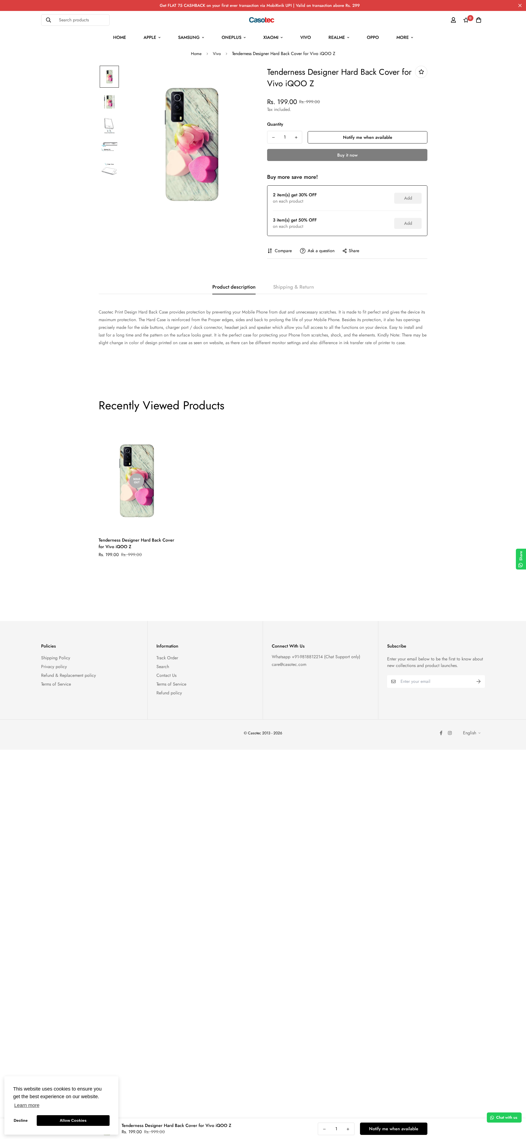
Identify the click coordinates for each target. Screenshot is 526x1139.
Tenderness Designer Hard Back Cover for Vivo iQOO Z (136, 543)
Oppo (373, 37)
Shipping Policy (55, 658)
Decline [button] (21, 1120)
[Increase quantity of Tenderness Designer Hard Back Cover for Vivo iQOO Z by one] (296, 137)
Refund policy (169, 693)
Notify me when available (367, 137)
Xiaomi (270, 37)
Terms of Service (56, 684)
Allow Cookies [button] (73, 1120)
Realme (336, 37)
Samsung (189, 37)
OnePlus (231, 37)
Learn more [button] (26, 1105)
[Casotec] (263, 20)
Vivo (305, 37)
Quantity (275, 124)
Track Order (167, 658)
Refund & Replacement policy (68, 675)
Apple (150, 37)
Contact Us (166, 675)
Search (162, 666)
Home (119, 37)
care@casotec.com (289, 664)
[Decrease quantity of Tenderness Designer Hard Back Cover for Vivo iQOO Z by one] (273, 137)
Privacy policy (54, 666)
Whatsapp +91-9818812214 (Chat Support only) (316, 657)
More (402, 37)
